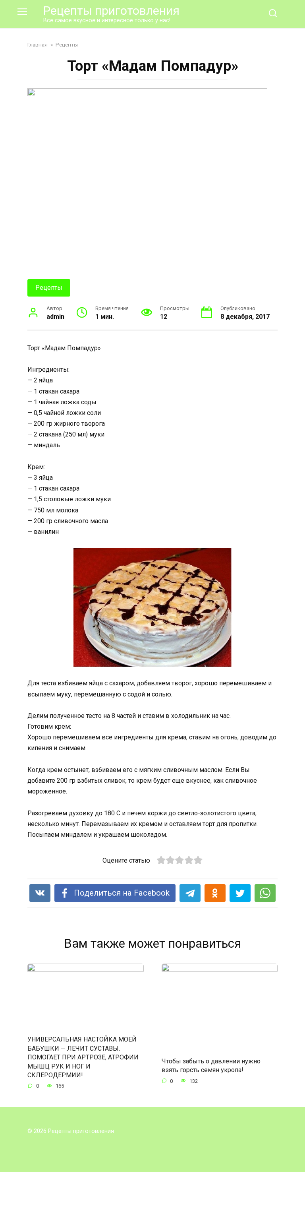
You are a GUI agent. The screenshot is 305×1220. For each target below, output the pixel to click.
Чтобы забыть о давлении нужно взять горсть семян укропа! (211, 1065)
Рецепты (48, 287)
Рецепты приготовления (111, 10)
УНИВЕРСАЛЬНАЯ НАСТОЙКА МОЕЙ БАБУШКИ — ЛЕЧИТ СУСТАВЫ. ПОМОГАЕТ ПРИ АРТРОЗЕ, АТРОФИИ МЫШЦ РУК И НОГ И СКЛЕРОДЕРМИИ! (83, 1057)
